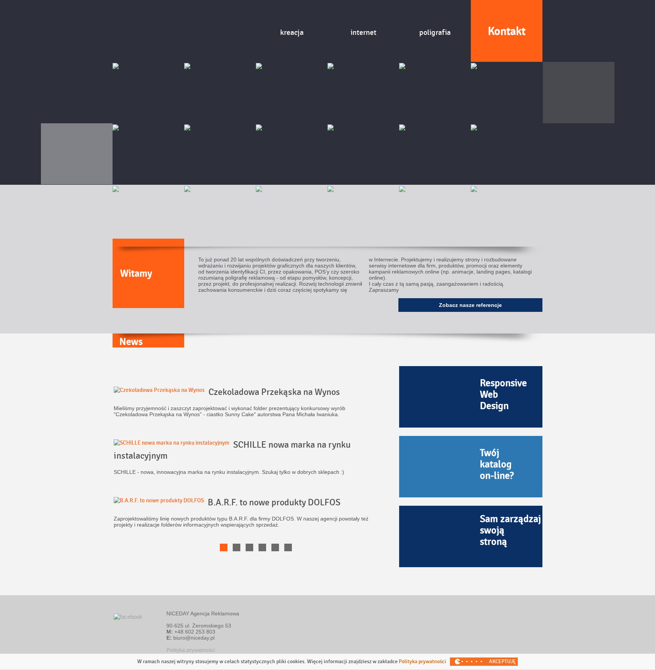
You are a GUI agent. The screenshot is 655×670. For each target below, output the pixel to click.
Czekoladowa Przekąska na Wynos (274, 392)
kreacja (292, 32)
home (220, 31)
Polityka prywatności (190, 650)
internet (363, 32)
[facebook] (128, 616)
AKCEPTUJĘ (502, 661)
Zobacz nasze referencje (470, 305)
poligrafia (435, 32)
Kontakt (506, 31)
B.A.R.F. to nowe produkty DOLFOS (274, 502)
